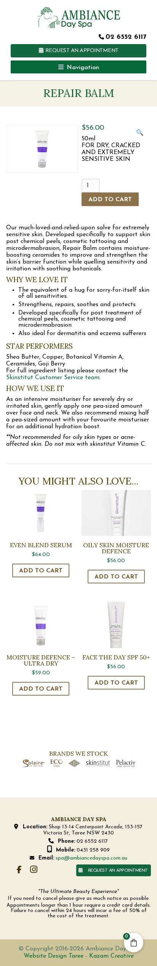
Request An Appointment (82, 50)
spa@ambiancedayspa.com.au (91, 858)
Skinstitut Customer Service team (52, 378)
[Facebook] (19, 870)
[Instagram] (34, 870)
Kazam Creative (111, 956)
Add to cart (110, 200)
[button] (140, 136)
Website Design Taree (53, 956)
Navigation (83, 68)
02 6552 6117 (126, 37)
